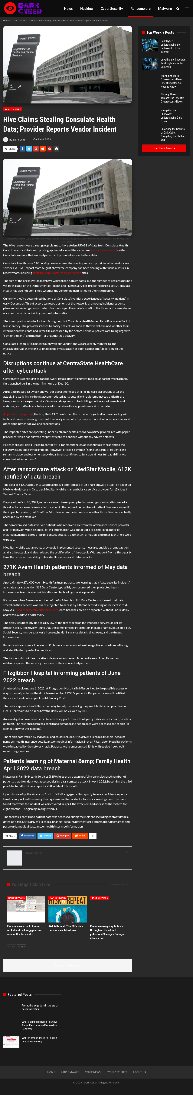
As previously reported (18, 414)
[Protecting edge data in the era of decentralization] (11, 1010)
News (68, 8)
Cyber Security (111, 8)
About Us (139, 1072)
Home (51, 1072)
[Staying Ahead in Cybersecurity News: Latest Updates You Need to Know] (150, 80)
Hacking (86, 8)
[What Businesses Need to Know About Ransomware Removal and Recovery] (11, 1026)
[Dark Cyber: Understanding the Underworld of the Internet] (150, 45)
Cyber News (93, 1072)
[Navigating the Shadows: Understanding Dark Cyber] (150, 115)
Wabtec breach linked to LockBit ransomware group (39, 1039)
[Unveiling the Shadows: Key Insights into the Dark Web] (150, 64)
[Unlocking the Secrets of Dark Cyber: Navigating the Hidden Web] (150, 133)
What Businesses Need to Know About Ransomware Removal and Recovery (40, 1025)
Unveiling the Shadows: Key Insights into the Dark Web (173, 63)
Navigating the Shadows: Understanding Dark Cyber (171, 116)
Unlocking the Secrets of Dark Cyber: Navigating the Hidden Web (173, 134)
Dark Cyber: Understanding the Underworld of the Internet (171, 46)
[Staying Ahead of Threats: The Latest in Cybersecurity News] (150, 99)
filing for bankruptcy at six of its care (56, 272)
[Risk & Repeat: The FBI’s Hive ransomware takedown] (67, 909)
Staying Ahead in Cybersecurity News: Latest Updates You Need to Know (172, 81)
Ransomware (141, 8)
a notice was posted (104, 250)
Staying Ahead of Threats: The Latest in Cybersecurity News (172, 98)
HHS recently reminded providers (36, 610)
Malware (165, 8)
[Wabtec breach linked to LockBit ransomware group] (11, 1042)
